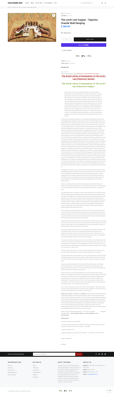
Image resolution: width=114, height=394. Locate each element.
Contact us (10, 368)
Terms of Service (12, 375)
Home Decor (36, 370)
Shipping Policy (67, 33)
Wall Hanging (71, 63)
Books (34, 365)
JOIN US (79, 354)
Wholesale (35, 377)
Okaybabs (67, 61)
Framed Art (35, 368)
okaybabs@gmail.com (92, 374)
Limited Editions (37, 372)
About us (10, 365)
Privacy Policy (11, 370)
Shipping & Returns (12, 372)
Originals (35, 375)
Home (9, 7)
